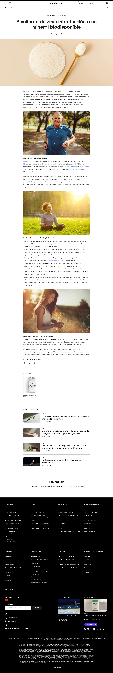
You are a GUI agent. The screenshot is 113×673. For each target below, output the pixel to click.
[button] (8, 3)
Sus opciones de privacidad (67, 567)
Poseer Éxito (9, 564)
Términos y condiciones (66, 556)
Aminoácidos (9, 539)
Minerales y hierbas (12, 523)
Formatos (8, 580)
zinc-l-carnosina (72, 166)
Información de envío (65, 512)
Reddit (86, 572)
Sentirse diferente (91, 515)
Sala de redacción (91, 512)
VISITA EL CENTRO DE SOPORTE (18, 628)
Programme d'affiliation (40, 528)
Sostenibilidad (89, 531)
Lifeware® (87, 523)
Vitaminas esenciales (12, 515)
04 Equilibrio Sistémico (39, 582)
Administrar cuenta (38, 515)
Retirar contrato (64, 570)
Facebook (87, 564)
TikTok (86, 562)
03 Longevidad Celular (39, 579)
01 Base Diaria (36, 574)
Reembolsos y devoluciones (68, 515)
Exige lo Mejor (36, 556)
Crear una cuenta (37, 512)
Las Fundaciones (11, 572)
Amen (59, 520)
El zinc (25, 161)
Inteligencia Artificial (13, 567)
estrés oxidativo (41, 280)
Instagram (88, 559)
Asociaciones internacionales (69, 531)
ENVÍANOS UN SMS (13, 621)
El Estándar (35, 566)
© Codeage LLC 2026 (57, 667)
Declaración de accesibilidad (68, 564)
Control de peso (11, 531)
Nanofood (61, 523)
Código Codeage (90, 520)
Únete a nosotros (80, 2)
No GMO (7, 575)
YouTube (87, 556)
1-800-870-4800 (12, 617)
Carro (33, 520)
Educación (8, 556)
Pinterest (87, 570)
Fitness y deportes (11, 528)
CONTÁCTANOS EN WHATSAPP (17, 625)
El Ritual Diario (10, 570)
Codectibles (9, 562)
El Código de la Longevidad (41, 571)
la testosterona (52, 260)
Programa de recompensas (40, 523)
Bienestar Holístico (38, 563)
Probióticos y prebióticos (14, 520)
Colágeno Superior (11, 512)
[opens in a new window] (107, 7)
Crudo (7, 536)
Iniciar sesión (91, 2)
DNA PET (60, 528)
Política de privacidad (66, 559)
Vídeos (7, 559)
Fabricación (88, 528)
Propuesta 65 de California (67, 562)
